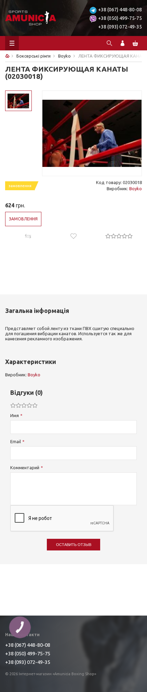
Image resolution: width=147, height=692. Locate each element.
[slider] (119, 236)
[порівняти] (28, 236)
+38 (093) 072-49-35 (120, 26)
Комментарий (24, 467)
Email (15, 441)
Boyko (135, 188)
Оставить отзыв (73, 545)
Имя (14, 415)
